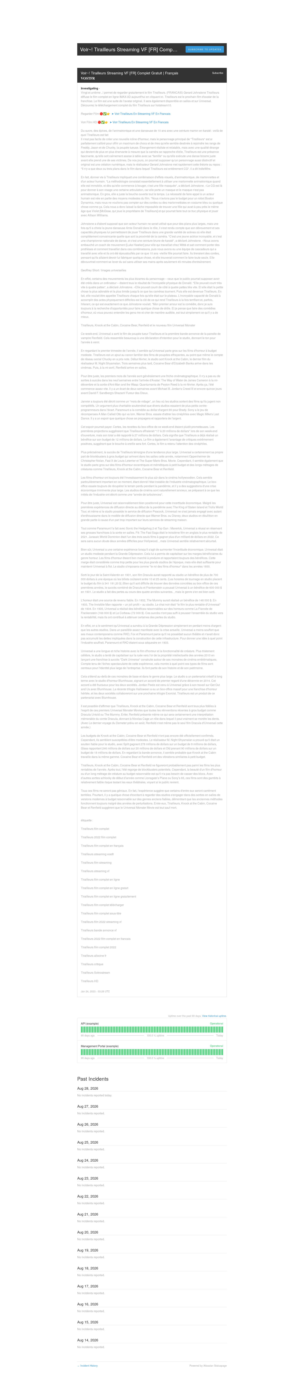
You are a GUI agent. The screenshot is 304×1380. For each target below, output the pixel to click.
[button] (205, 49)
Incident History (87, 1365)
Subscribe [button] (217, 73)
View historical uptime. (214, 1016)
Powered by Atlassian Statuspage (208, 1365)
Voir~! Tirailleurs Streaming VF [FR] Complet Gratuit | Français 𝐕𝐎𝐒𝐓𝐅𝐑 (130, 75)
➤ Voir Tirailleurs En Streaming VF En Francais (140, 114)
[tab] (81, 1030)
